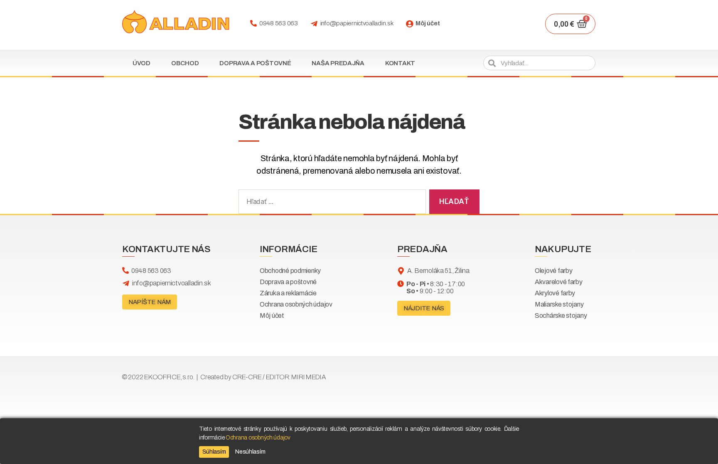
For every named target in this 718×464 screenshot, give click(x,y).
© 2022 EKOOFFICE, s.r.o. (224, 377)
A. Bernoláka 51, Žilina (438, 270)
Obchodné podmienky (290, 270)
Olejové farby (554, 270)
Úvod (141, 63)
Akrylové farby (555, 293)
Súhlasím (214, 452)
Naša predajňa (338, 63)
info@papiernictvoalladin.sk (356, 23)
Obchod (185, 63)
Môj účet (428, 23)
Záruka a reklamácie (288, 293)
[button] (149, 302)
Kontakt (400, 63)
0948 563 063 (278, 23)
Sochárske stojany (561, 315)
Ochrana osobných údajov (296, 304)
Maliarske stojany (559, 304)
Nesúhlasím (250, 452)
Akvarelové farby (559, 281)
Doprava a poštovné (255, 63)
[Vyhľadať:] (330, 203)
